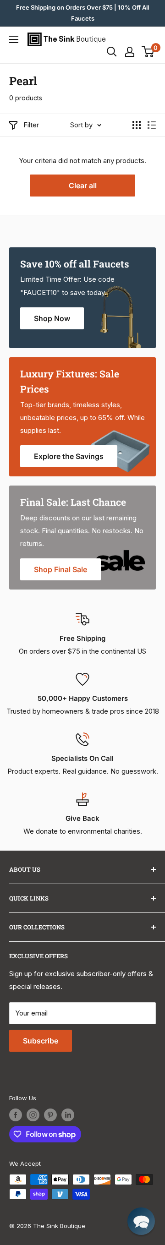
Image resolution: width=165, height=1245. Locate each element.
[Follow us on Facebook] (15, 1114)
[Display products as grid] (136, 125)
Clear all (83, 185)
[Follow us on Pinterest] (50, 1114)
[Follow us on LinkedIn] (67, 1114)
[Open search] (112, 52)
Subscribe (40, 1040)
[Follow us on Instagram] (33, 1114)
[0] (148, 51)
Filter (31, 124)
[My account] (129, 52)
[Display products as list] (152, 125)
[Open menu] (13, 39)
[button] (141, 1221)
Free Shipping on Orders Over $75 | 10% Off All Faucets (82, 13)
